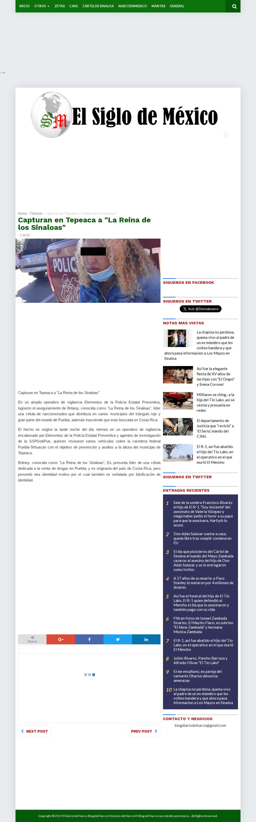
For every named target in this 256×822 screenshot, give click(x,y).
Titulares (36, 213)
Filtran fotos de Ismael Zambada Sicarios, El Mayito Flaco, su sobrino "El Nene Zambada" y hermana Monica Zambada (203, 625)
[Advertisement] (128, 35)
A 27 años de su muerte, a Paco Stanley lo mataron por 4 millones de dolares (204, 582)
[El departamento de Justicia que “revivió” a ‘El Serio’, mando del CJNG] (178, 426)
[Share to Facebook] (89, 639)
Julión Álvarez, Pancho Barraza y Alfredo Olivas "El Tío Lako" (201, 660)
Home (22, 213)
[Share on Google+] (60, 639)
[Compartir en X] (118, 639)
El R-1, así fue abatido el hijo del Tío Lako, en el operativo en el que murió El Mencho (204, 645)
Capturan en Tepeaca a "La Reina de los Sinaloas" (84, 223)
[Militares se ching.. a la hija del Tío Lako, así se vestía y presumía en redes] (178, 401)
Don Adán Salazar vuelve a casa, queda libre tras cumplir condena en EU (203, 538)
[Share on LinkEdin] (146, 639)
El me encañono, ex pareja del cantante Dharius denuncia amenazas (198, 676)
